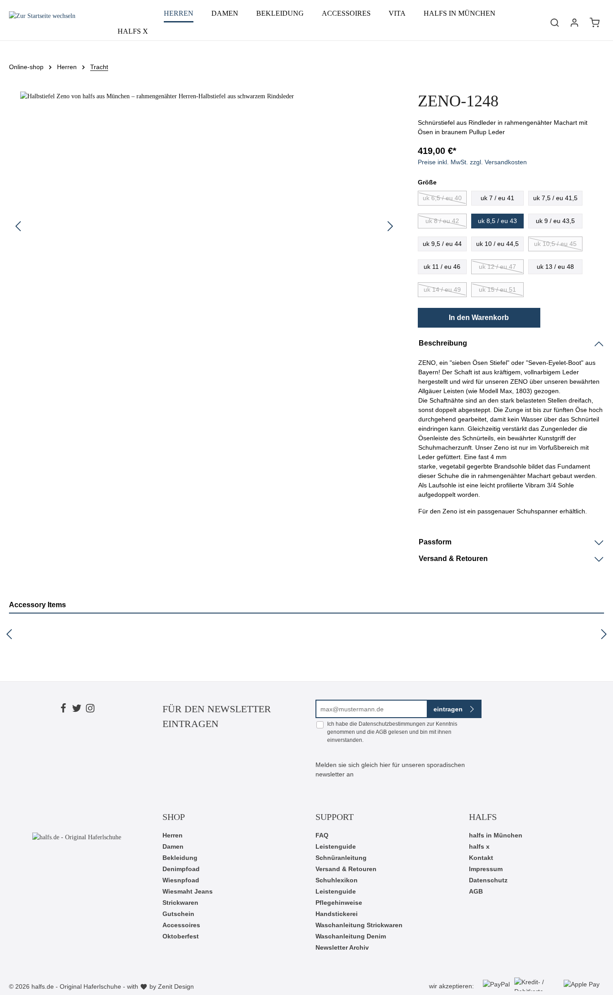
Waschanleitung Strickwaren (359, 925)
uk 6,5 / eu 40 (442, 198)
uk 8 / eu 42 (442, 220)
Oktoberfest (180, 936)
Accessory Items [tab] (37, 605)
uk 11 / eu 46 (442, 266)
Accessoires (181, 925)
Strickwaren (180, 902)
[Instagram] (90, 709)
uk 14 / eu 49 (442, 289)
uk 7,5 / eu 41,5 (555, 198)
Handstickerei (336, 913)
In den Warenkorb (479, 317)
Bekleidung (179, 857)
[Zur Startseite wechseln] (42, 22)
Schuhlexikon (336, 880)
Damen (173, 846)
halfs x (479, 846)
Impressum (486, 868)
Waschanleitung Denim (350, 936)
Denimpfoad (181, 868)
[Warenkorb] (594, 22)
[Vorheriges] (18, 226)
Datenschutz (488, 880)
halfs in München (495, 835)
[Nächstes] (390, 226)
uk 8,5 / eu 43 (497, 220)
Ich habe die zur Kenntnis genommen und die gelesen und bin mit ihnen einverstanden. (392, 732)
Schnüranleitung (341, 857)
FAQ (321, 835)
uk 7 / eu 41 (497, 198)
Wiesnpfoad (180, 880)
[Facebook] (63, 709)
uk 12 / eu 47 (497, 266)
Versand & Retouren (346, 868)
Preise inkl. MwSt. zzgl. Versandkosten (472, 162)
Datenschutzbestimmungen (392, 724)
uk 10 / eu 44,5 (497, 243)
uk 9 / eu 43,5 (555, 220)
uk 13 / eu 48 (555, 266)
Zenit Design (176, 986)
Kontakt (481, 857)
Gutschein (178, 913)
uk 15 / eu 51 (497, 289)
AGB (381, 732)
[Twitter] (77, 709)
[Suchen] (555, 22)
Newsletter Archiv (342, 947)
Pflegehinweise (338, 902)
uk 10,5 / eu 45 (555, 243)
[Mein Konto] (574, 22)
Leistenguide (335, 846)
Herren (172, 835)
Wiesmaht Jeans (187, 891)
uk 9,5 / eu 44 (442, 243)
